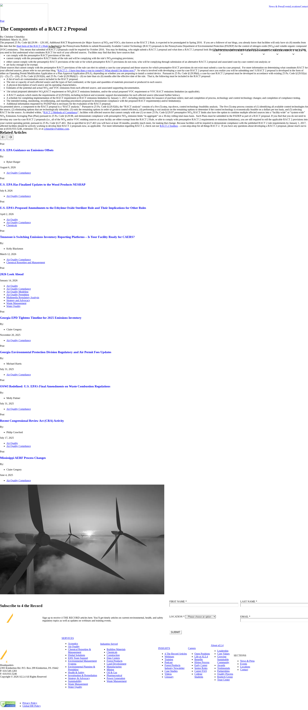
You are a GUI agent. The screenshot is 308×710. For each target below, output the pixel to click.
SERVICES (68, 638)
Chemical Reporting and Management (25, 262)
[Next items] (10, 137)
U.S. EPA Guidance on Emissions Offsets (26, 150)
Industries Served (109, 644)
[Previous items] (3, 137)
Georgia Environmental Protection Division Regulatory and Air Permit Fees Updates (55, 352)
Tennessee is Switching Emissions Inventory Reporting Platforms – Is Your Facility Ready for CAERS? (67, 237)
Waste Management (16, 303)
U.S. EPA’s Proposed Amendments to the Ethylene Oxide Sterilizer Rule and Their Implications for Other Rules (73, 208)
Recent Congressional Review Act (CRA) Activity (32, 420)
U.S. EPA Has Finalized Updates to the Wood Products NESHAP (43, 184)
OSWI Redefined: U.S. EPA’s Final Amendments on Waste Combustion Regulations (55, 386)
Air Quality (12, 219)
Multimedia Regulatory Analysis (22, 297)
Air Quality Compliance (18, 172)
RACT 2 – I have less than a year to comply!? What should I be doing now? (96, 70)
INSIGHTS (164, 648)
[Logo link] (24, 47)
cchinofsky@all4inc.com (56, 128)
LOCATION (176, 616)
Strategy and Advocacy (18, 300)
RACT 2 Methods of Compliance (60, 112)
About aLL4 (217, 645)
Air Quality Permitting (17, 294)
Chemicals (11, 225)
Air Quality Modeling (17, 291)
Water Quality (13, 306)
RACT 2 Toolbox (169, 126)
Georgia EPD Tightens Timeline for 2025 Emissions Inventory (40, 317)
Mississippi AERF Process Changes (23, 458)
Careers (192, 648)
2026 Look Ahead (12, 274)
